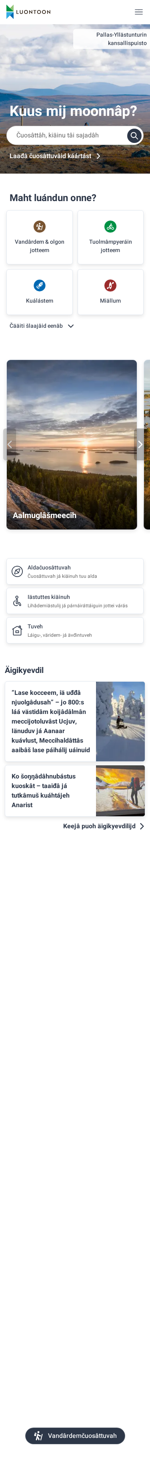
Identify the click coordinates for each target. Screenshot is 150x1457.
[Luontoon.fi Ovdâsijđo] (28, 12)
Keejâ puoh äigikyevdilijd (99, 826)
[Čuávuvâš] (140, 444)
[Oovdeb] (9, 444)
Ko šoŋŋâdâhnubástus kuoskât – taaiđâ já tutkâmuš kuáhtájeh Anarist (44, 791)
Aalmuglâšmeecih (44, 515)
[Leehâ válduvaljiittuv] (138, 12)
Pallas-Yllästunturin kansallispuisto (121, 39)
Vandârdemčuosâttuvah (82, 1436)
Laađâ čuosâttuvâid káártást (50, 156)
